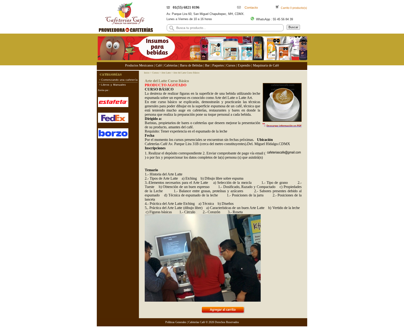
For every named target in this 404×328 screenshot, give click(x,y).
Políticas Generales (175, 322)
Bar (207, 65)
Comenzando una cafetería (119, 79)
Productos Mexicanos (139, 65)
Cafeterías (170, 65)
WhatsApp (263, 19)
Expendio (244, 65)
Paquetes (218, 65)
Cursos (230, 65)
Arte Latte (166, 72)
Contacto (250, 7)
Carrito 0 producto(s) (293, 8)
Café (159, 65)
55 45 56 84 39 (283, 19)
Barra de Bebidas (191, 65)
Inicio (146, 72)
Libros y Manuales (113, 84)
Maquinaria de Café (266, 65)
